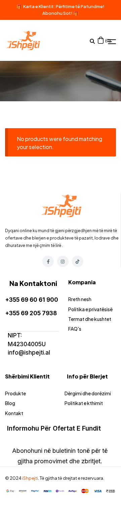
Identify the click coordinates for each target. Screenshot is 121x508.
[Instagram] (63, 261)
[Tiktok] (77, 261)
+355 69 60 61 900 (31, 299)
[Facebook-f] (48, 261)
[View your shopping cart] (101, 40)
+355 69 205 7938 (31, 313)
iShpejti (30, 478)
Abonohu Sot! (57, 13)
